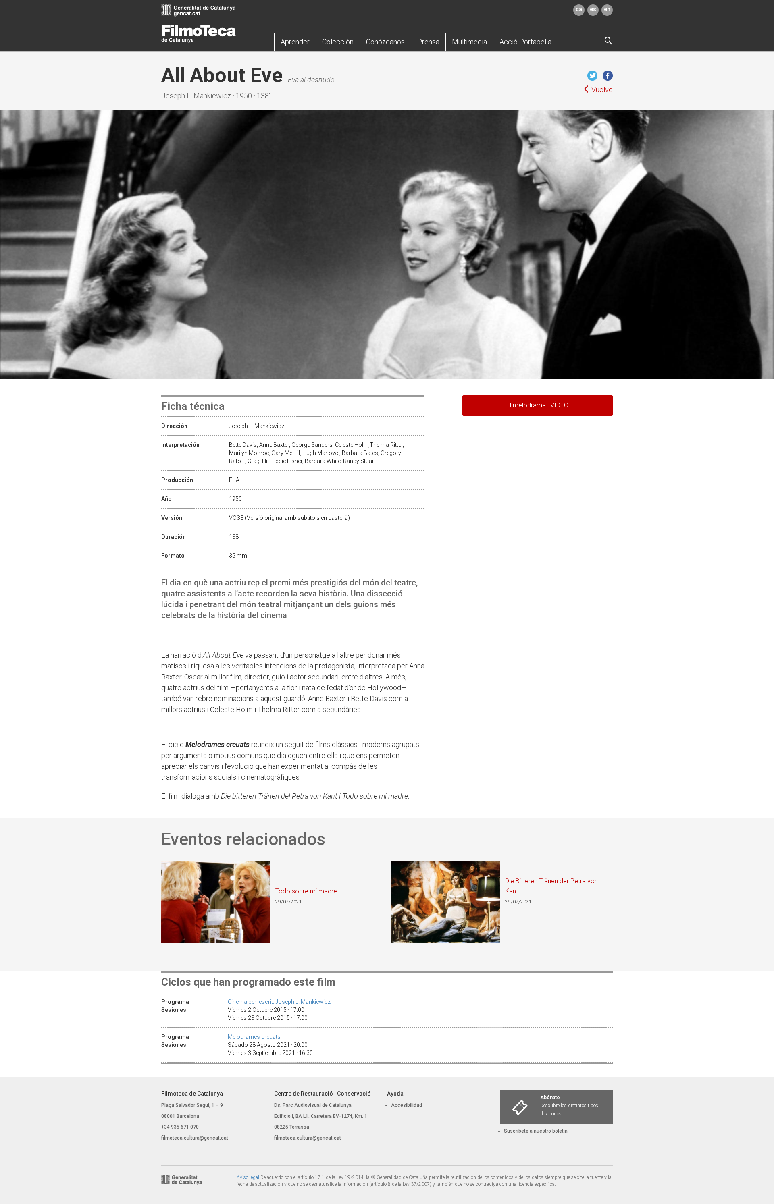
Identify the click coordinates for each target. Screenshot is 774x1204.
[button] (295, 42)
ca (579, 9)
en (607, 9)
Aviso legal (248, 1177)
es (593, 9)
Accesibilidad (406, 1105)
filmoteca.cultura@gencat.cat (194, 1138)
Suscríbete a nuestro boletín (536, 1131)
